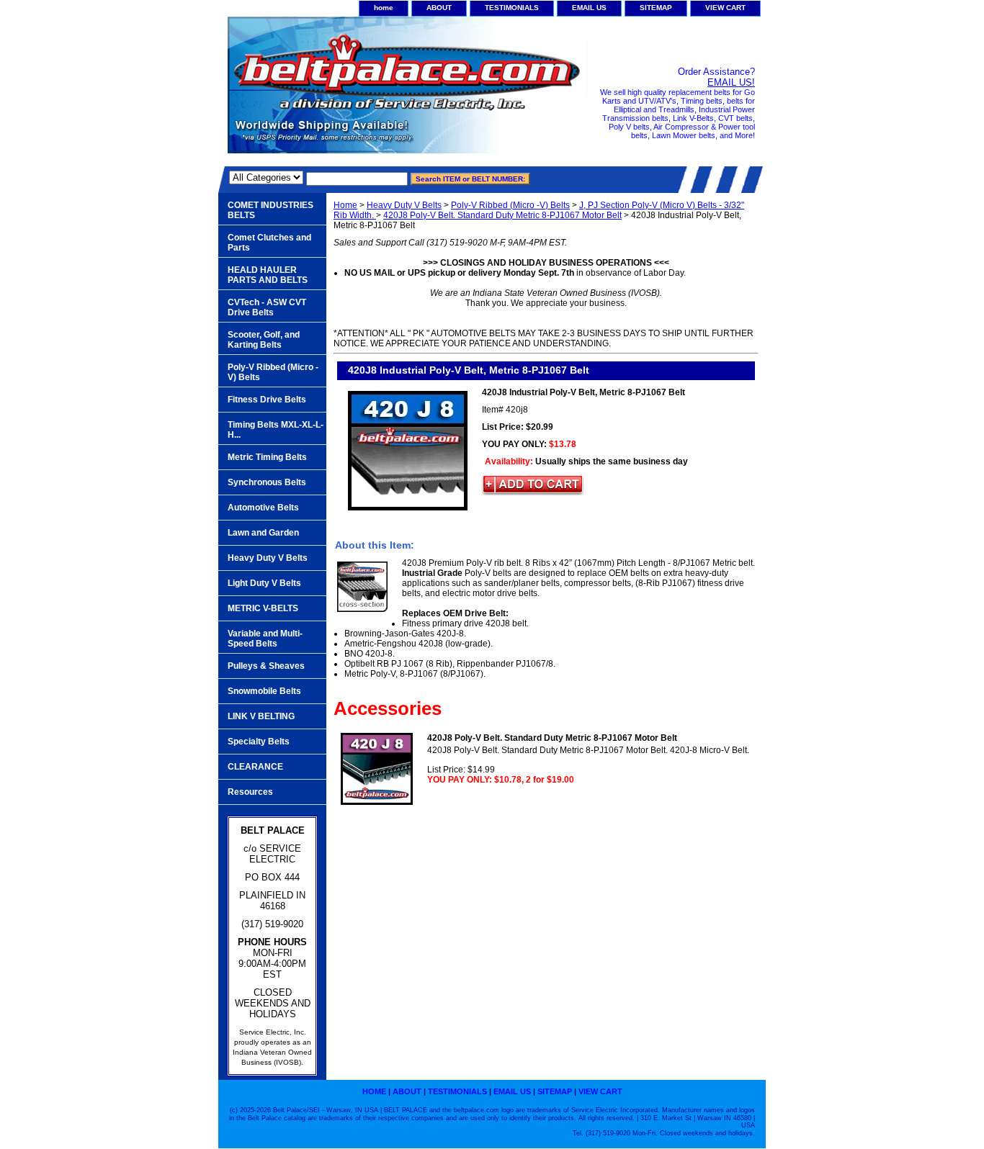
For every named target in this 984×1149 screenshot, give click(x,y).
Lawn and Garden (263, 533)
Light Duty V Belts (264, 583)
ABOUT (439, 8)
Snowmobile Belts (264, 691)
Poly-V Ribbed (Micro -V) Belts (510, 205)
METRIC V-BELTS (263, 608)
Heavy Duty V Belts (404, 205)
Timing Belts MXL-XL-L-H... (275, 430)
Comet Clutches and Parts (269, 243)
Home (345, 205)
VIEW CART (725, 8)
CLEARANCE (255, 767)
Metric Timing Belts (267, 457)
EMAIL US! (731, 82)
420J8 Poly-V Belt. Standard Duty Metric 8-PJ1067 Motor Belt (502, 215)
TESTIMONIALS (512, 8)
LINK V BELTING (261, 716)
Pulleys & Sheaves (266, 666)
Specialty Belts (259, 741)
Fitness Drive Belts (267, 400)
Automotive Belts (263, 508)
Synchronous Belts (267, 482)
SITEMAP (656, 8)
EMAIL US (589, 8)
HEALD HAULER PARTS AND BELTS (268, 275)
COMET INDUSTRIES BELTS (270, 210)
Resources (250, 792)
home (383, 8)
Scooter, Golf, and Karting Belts (264, 340)
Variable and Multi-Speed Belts (265, 638)
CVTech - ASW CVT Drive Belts (267, 307)
